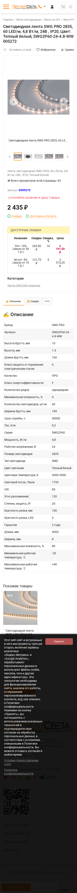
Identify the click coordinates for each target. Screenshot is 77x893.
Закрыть (71, 891)
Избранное (48, 49)
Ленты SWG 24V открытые (23, 285)
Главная (8, 19)
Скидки (17, 216)
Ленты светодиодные (28, 19)
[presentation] (13, 102)
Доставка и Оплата (43, 216)
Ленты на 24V (52, 19)
